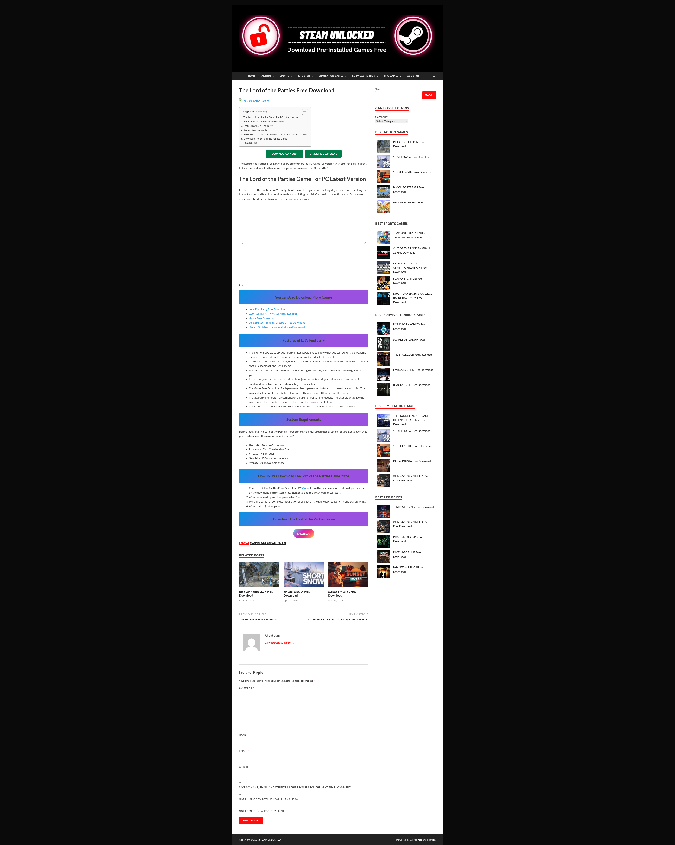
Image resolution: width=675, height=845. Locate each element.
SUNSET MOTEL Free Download (412, 172)
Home (251, 76)
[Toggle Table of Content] (303, 112)
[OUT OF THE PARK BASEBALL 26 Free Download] (383, 253)
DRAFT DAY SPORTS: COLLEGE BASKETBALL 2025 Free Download (412, 298)
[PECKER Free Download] (383, 207)
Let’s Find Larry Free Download (268, 309)
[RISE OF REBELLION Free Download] (259, 575)
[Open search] (434, 76)
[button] (365, 242)
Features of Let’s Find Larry (258, 125)
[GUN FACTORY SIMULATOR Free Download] (383, 481)
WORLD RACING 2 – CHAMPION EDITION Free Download (410, 267)
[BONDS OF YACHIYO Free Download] (383, 329)
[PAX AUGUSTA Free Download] (383, 466)
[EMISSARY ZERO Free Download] (383, 375)
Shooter (304, 76)
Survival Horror (363, 76)
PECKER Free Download (408, 202)
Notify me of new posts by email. (262, 811)
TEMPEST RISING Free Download (413, 507)
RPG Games (391, 76)
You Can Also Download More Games (263, 121)
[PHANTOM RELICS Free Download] (383, 572)
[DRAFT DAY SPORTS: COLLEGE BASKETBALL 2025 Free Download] (383, 299)
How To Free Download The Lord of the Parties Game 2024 (275, 134)
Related (253, 142)
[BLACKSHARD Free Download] (383, 390)
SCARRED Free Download (409, 339)
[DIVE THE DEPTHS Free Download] (383, 542)
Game (306, 488)
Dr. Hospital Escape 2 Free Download (277, 322)
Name (243, 734)
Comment (246, 688)
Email (244, 750)
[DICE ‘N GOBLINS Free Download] (383, 557)
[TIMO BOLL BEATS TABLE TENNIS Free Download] (383, 238)
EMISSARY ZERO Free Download (413, 369)
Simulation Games (331, 76)
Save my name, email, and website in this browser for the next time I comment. (295, 787)
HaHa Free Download (262, 318)
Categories (381, 116)
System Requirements (255, 130)
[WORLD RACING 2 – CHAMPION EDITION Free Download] (383, 268)
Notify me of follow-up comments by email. (270, 799)
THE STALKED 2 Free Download (412, 354)
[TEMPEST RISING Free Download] (383, 512)
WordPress (416, 839)
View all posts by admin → (279, 642)
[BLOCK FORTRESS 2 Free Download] (383, 192)
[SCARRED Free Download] (383, 344)
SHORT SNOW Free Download (297, 593)
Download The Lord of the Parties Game (265, 138)
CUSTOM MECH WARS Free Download (273, 313)
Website (244, 767)
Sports (284, 76)
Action (266, 76)
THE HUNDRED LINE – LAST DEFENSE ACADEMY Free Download (410, 420)
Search (379, 89)
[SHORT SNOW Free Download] (304, 575)
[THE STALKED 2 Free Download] (383, 359)
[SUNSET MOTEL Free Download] (348, 575)
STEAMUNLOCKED (270, 839)
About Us (413, 76)
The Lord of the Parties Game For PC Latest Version (271, 117)
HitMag (431, 839)
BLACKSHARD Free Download (411, 384)
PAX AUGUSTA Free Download (412, 461)
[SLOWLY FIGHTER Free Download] (383, 283)
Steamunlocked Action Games (267, 543)
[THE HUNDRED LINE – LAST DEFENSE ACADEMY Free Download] (383, 421)
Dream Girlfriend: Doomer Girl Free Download (277, 327)
